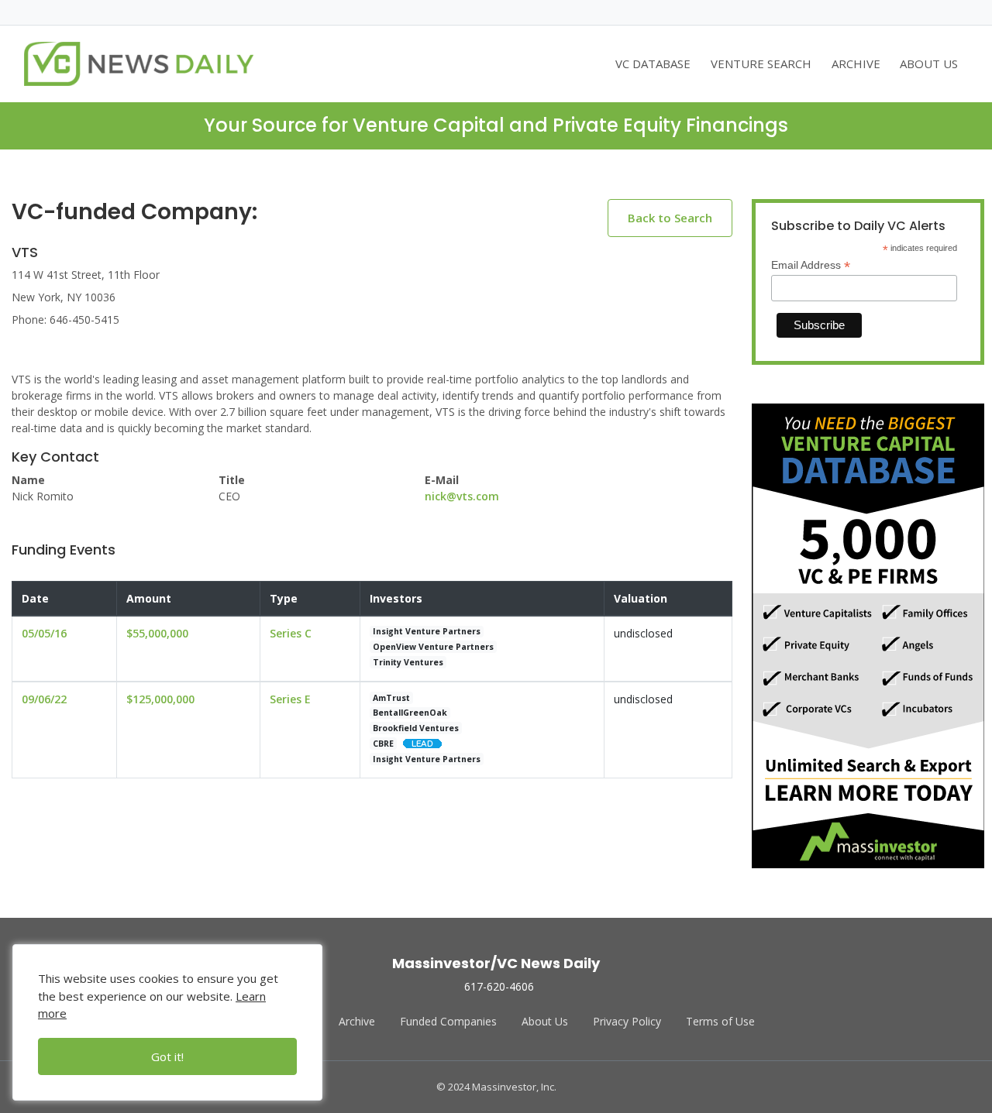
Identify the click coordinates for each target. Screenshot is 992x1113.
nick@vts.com (462, 496)
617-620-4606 (499, 986)
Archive (357, 1021)
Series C (291, 633)
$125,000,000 (160, 699)
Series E (290, 699)
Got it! (167, 1056)
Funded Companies (448, 1021)
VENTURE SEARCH (761, 63)
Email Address (810, 265)
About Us (545, 1021)
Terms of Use (720, 1021)
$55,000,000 (157, 633)
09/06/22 (44, 699)
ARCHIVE (856, 63)
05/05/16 (44, 633)
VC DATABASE (653, 63)
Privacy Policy (627, 1021)
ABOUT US (929, 63)
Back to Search (670, 217)
